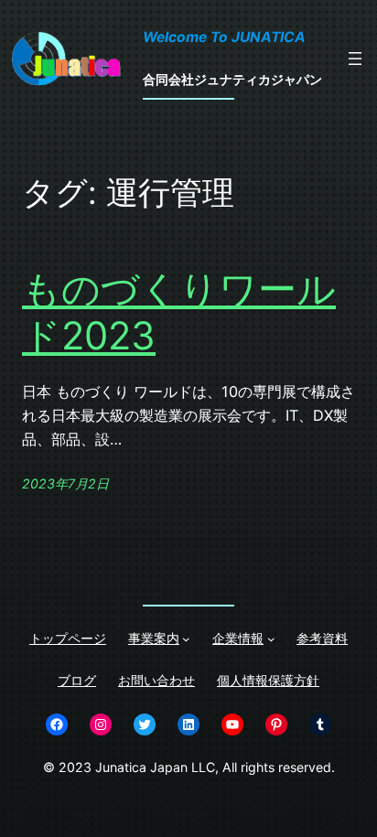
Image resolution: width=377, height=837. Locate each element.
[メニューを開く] (355, 59)
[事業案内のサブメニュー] (186, 639)
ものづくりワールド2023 (179, 312)
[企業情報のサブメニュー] (271, 639)
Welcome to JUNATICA (224, 37)
